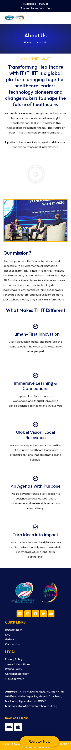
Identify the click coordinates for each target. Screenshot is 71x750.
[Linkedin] (20, 613)
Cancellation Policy (17, 674)
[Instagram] (27, 613)
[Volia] (13, 18)
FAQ (7, 634)
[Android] (9, 727)
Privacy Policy (13, 659)
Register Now (13, 630)
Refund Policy (13, 669)
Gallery (9, 639)
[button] (35, 174)
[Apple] (18, 727)
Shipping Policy (14, 678)
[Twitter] (43, 613)
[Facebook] (35, 613)
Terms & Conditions (17, 664)
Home (27, 42)
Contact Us (12, 644)
